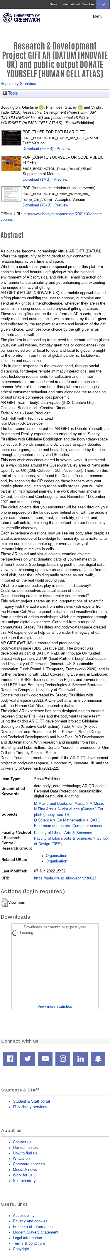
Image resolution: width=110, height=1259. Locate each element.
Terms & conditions (29, 1243)
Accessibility (24, 1215)
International (70, 4)
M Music (96, 803)
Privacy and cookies (30, 1221)
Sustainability (24, 1180)
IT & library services (30, 1107)
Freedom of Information (33, 1226)
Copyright (21, 1249)
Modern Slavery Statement (35, 1232)
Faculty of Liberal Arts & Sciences (63, 833)
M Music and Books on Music (59, 803)
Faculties (88, 4)
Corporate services (29, 1164)
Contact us (22, 1142)
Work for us (23, 1175)
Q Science (43, 820)
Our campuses (25, 1147)
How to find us (25, 1153)
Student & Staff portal (31, 1101)
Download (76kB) (37, 205)
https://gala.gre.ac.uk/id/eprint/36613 (65, 878)
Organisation (56, 855)
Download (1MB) (36, 179)
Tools (12, 93)
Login (102, 4)
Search (55, 4)
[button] (4, 902)
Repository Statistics (18, 83)
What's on (21, 1158)
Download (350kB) (38, 148)
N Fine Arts (43, 809)
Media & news (25, 1169)
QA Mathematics (71, 820)
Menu (97, 16)
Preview (63, 148)
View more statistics (55, 1006)
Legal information (27, 1238)
